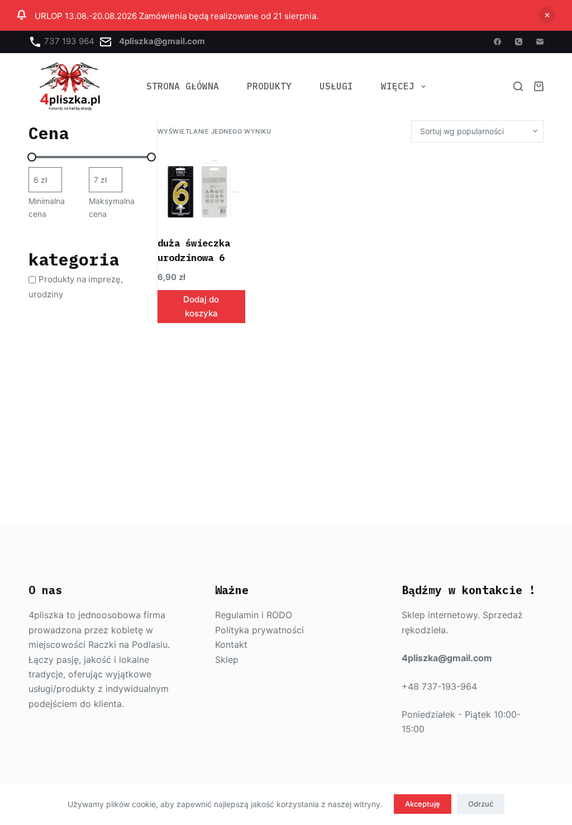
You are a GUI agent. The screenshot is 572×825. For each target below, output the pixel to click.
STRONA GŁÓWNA (182, 86)
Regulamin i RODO (253, 614)
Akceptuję (422, 803)
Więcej (397, 86)
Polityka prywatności (259, 630)
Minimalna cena (46, 207)
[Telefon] (518, 41)
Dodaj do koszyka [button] (201, 306)
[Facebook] (497, 41)
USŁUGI (336, 86)
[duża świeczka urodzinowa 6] (202, 189)
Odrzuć (480, 803)
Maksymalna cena (112, 207)
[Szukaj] (518, 86)
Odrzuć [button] (546, 15)
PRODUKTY (269, 86)
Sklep (227, 659)
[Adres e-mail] (540, 41)
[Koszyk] (539, 86)
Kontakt (231, 644)
